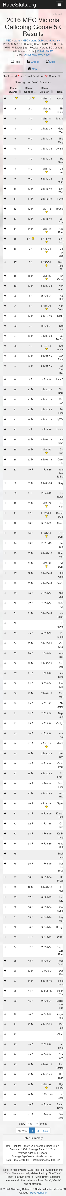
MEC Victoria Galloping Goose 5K (41, 40)
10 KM (40, 51)
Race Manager (38, 1192)
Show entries (33, 1123)
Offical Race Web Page (37, 54)
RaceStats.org (19, 4)
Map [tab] (34, 69)
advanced (58, 14)
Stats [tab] (52, 61)
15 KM (49, 51)
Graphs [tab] (34, 61)
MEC (8, 40)
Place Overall (13, 89)
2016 (17, 40)
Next (45, 1130)
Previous (22, 1130)
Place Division (44, 89)
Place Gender (28, 89)
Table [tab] (17, 61)
